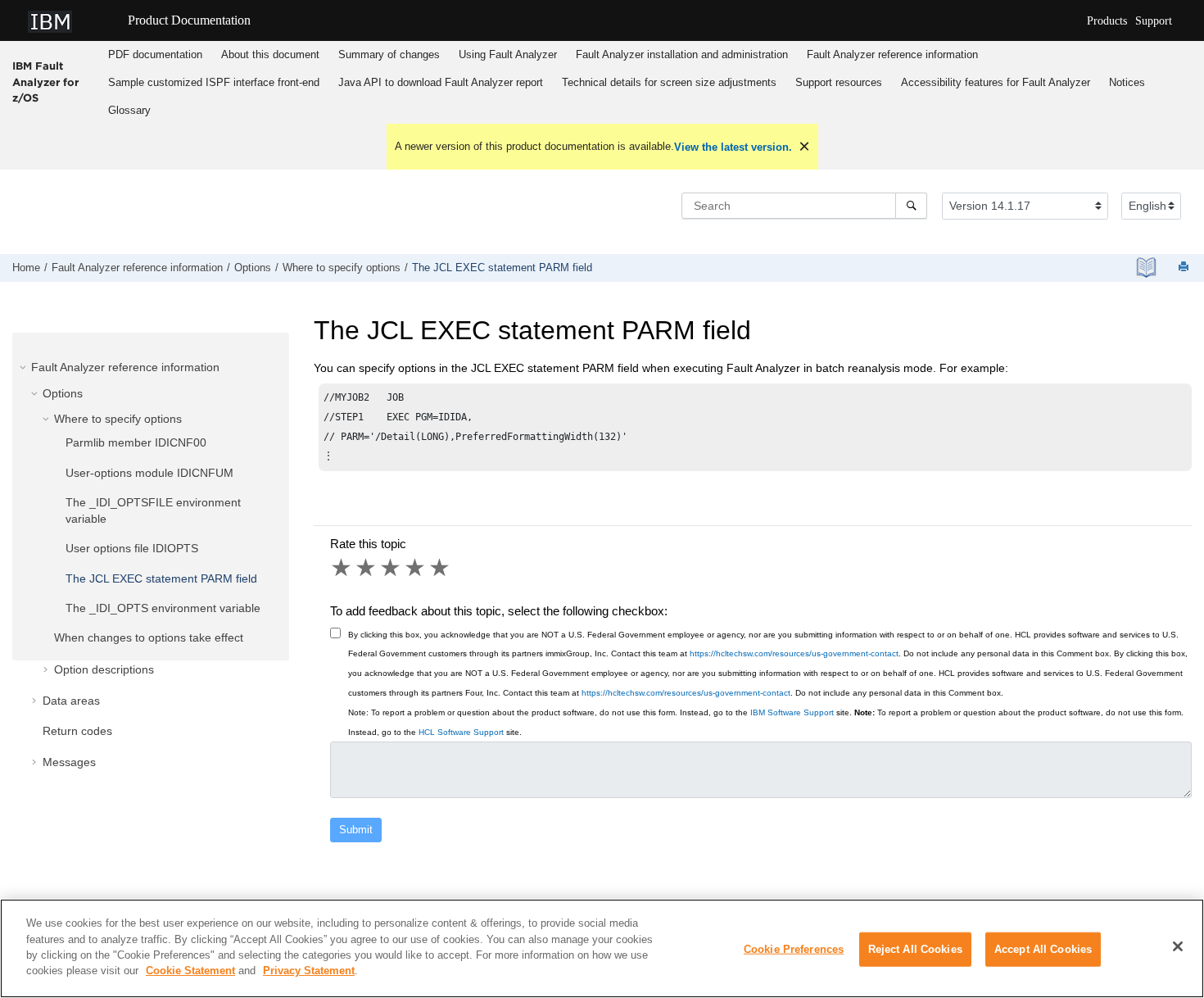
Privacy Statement (309, 970)
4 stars (416, 568)
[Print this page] (1185, 267)
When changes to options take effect (148, 637)
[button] (24, 367)
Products (1107, 21)
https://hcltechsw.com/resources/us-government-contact (794, 653)
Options (252, 268)
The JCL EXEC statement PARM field (502, 268)
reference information (892, 54)
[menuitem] (154, 55)
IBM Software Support (792, 712)
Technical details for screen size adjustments (669, 82)
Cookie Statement (190, 970)
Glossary (129, 110)
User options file (132, 548)
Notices (1127, 82)
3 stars (391, 568)
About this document (270, 54)
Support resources (838, 82)
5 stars (440, 568)
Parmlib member (136, 442)
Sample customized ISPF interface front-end (213, 82)
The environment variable (163, 608)
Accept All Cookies (1043, 949)
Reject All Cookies (915, 949)
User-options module (149, 472)
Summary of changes (389, 54)
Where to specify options (342, 268)
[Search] (911, 206)
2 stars (367, 568)
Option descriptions (104, 669)
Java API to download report (440, 82)
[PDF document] (1146, 267)
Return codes (77, 730)
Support (1153, 21)
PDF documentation (155, 54)
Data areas (71, 700)
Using (508, 54)
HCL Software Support (461, 732)
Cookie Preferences (794, 949)
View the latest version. (733, 147)
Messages (69, 762)
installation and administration (682, 54)
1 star (342, 568)
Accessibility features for (995, 82)
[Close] (1178, 946)
